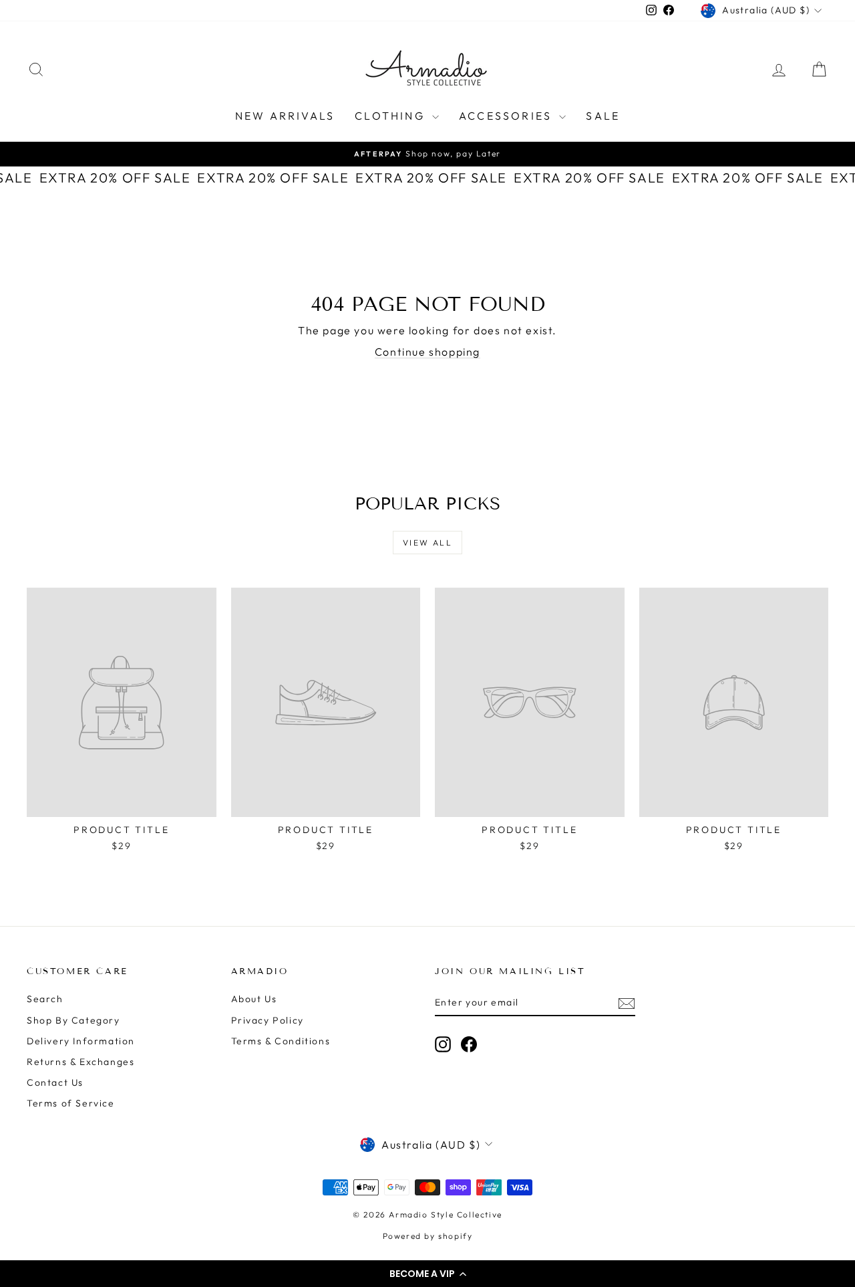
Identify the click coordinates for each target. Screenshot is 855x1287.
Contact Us (55, 1082)
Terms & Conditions (281, 1041)
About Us (254, 999)
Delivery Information (81, 1041)
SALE (603, 115)
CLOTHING (392, 115)
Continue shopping (427, 351)
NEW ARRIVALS (285, 115)
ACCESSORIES (507, 115)
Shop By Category (73, 1020)
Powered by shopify (428, 1236)
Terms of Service (71, 1103)
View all (427, 543)
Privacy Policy (267, 1020)
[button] (427, 1273)
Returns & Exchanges (80, 1062)
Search (45, 999)
